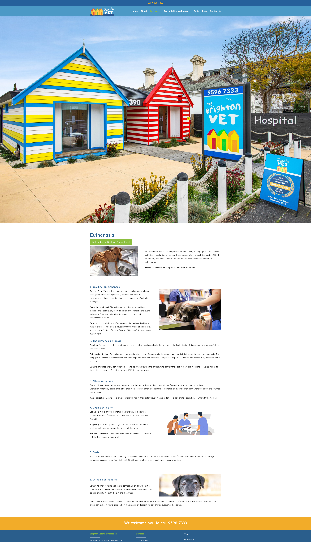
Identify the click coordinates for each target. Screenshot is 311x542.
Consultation (143, 540)
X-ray (186, 534)
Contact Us (215, 11)
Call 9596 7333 (155, 2)
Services (154, 11)
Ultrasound (189, 539)
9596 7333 (177, 522)
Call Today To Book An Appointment (111, 242)
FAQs (196, 11)
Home (135, 11)
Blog (204, 11)
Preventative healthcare (176, 11)
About (144, 11)
